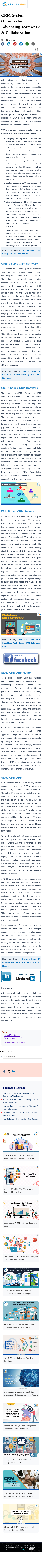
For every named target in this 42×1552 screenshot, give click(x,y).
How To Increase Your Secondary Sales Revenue (20, 1119)
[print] (38, 50)
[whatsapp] (28, 45)
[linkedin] (22, 45)
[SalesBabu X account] (8, 1071)
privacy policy (22, 1549)
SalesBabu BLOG (14, 4)
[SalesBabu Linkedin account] (13, 1071)
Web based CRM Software (15, 1042)
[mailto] (34, 45)
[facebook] (4, 45)
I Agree (31, 1549)
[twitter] (10, 45)
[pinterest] (16, 45)
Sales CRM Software (13, 1039)
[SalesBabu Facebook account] (4, 1071)
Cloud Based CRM (12, 1035)
